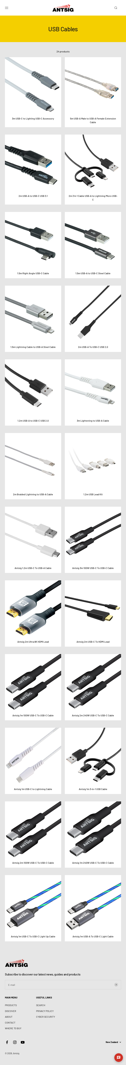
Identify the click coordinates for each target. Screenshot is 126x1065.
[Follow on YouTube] (23, 1042)
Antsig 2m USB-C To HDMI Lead (93, 641)
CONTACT (10, 1022)
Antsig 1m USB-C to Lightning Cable (33, 789)
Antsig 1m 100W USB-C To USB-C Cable (33, 715)
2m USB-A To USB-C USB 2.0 (93, 346)
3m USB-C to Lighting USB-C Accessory (33, 118)
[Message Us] (118, 1057)
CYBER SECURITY (45, 1016)
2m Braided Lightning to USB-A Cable (33, 494)
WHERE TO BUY (13, 1028)
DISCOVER (10, 1011)
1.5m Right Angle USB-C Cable (33, 273)
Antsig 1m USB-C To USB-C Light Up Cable (33, 936)
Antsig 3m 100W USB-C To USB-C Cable (93, 567)
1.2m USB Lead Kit (93, 494)
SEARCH (40, 1005)
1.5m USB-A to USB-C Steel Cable (92, 273)
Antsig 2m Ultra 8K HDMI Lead (33, 641)
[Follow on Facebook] (7, 1042)
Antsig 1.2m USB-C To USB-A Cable (33, 567)
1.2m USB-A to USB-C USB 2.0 (33, 420)
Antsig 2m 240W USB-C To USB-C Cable (93, 715)
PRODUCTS (11, 1005)
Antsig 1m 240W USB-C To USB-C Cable (93, 862)
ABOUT (8, 1016)
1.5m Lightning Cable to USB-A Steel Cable (33, 346)
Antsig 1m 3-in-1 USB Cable (93, 789)
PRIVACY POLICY (45, 1011)
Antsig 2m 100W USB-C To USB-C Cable (33, 862)
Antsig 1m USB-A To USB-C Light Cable (93, 936)
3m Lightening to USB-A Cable (93, 420)
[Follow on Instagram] (15, 1042)
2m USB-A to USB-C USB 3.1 (33, 195)
